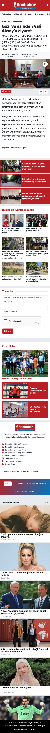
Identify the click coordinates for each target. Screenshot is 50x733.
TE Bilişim (31, 491)
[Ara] (47, 5)
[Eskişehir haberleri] (24, 5)
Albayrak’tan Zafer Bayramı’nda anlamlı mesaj (11, 231)
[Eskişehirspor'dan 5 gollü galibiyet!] (37, 220)
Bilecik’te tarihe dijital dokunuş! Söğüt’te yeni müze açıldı (37, 254)
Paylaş (7, 91)
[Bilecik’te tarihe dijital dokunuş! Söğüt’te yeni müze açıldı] (37, 243)
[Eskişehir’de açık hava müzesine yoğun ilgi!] (13, 269)
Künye (35, 471)
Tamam (31, 730)
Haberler (6, 22)
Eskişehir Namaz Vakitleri (15, 450)
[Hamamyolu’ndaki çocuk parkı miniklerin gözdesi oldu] (37, 269)
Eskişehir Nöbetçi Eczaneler (16, 444)
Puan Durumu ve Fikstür (14, 456)
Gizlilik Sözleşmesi (11, 471)
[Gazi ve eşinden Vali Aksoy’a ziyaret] (25, 74)
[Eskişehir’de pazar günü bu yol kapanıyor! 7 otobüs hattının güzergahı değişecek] (13, 243)
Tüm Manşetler (11, 458)
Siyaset (28, 14)
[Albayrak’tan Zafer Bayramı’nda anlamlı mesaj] (13, 220)
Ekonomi (39, 14)
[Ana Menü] (3, 5)
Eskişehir (6, 14)
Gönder (8, 331)
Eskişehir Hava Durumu (14, 447)
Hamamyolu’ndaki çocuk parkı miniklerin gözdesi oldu (36, 279)
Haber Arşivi (10, 464)
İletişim (26, 471)
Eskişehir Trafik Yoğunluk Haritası (18, 453)
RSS (9, 483)
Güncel (18, 14)
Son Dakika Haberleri (14, 461)
